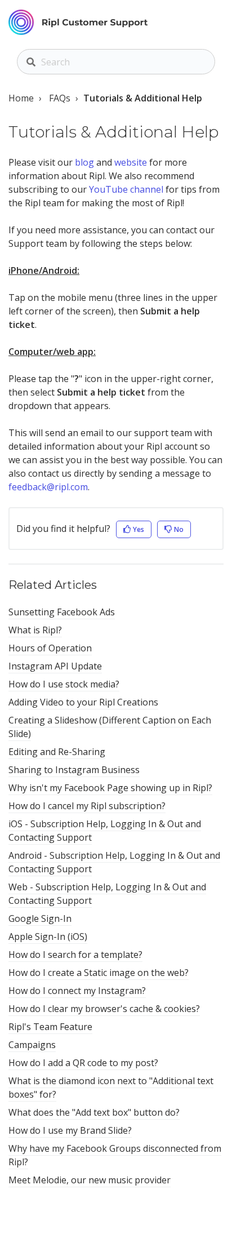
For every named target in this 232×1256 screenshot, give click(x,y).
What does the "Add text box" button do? (94, 1112)
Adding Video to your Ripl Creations (83, 702)
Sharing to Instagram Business (74, 770)
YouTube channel (126, 189)
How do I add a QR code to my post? (83, 1063)
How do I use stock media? (63, 684)
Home (21, 98)
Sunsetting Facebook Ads (61, 612)
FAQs (59, 98)
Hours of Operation (50, 648)
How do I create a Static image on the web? (98, 972)
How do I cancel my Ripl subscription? (87, 806)
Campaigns (32, 1044)
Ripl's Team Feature (50, 1026)
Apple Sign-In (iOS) (47, 936)
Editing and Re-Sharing (56, 751)
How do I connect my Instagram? (77, 990)
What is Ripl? (35, 630)
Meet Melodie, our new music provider (89, 1180)
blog (84, 162)
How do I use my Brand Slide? (70, 1130)
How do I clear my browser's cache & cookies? (104, 1008)
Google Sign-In (40, 918)
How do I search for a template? (75, 954)
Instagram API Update (55, 666)
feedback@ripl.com (48, 487)
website (130, 162)
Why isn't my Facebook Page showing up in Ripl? (110, 788)
